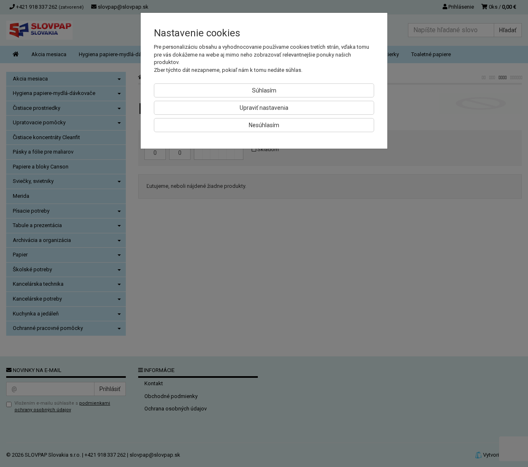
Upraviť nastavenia (264, 107)
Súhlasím (264, 90)
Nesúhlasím (264, 125)
